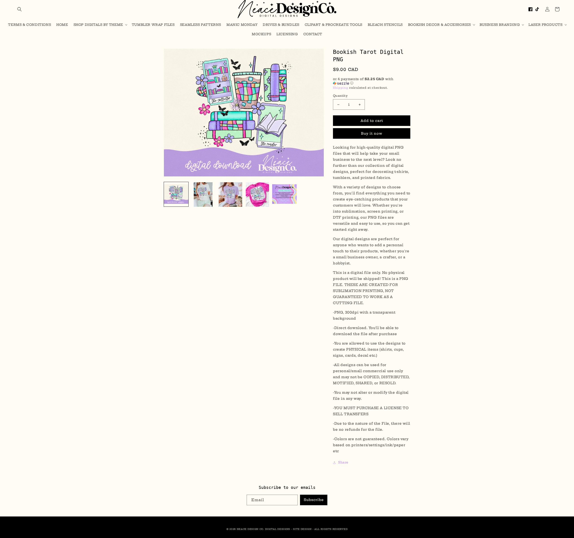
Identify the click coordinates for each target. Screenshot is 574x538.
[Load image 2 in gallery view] (203, 194)
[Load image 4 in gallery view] (257, 194)
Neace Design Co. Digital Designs (263, 529)
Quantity (340, 95)
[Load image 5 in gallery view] (284, 194)
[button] (19, 9)
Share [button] (343, 462)
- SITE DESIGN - (302, 529)
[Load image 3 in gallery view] (230, 194)
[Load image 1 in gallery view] (176, 194)
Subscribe (314, 500)
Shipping (340, 87)
